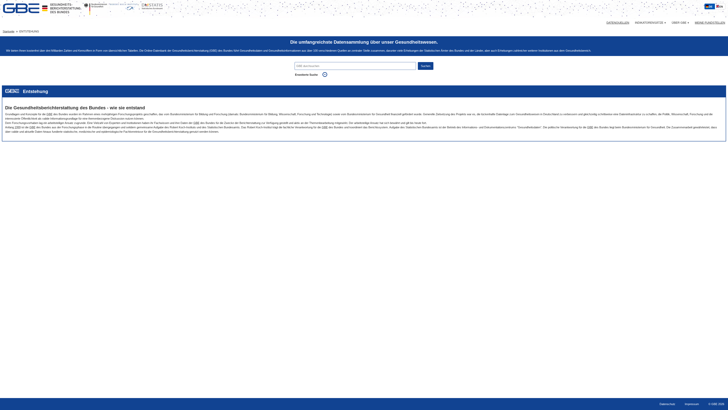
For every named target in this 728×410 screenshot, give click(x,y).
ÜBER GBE (680, 22)
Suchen (425, 66)
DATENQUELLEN (617, 23)
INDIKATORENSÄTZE (650, 22)
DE (711, 7)
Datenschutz (667, 404)
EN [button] (722, 7)
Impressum (692, 404)
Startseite (8, 31)
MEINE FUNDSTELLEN (710, 23)
